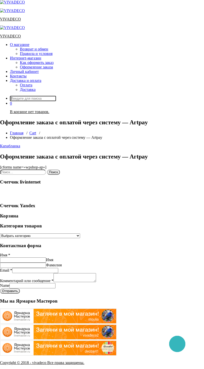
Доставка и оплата (25, 80)
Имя (5, 255)
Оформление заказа (36, 67)
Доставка (28, 89)
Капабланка (10, 146)
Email (6, 270)
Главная (16, 133)
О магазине (19, 44)
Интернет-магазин (25, 58)
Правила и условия (36, 53)
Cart (32, 133)
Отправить (10, 291)
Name (4, 285)
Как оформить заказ (36, 62)
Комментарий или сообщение (26, 281)
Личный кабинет (24, 71)
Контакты (18, 76)
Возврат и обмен (34, 49)
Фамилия (54, 265)
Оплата (26, 85)
